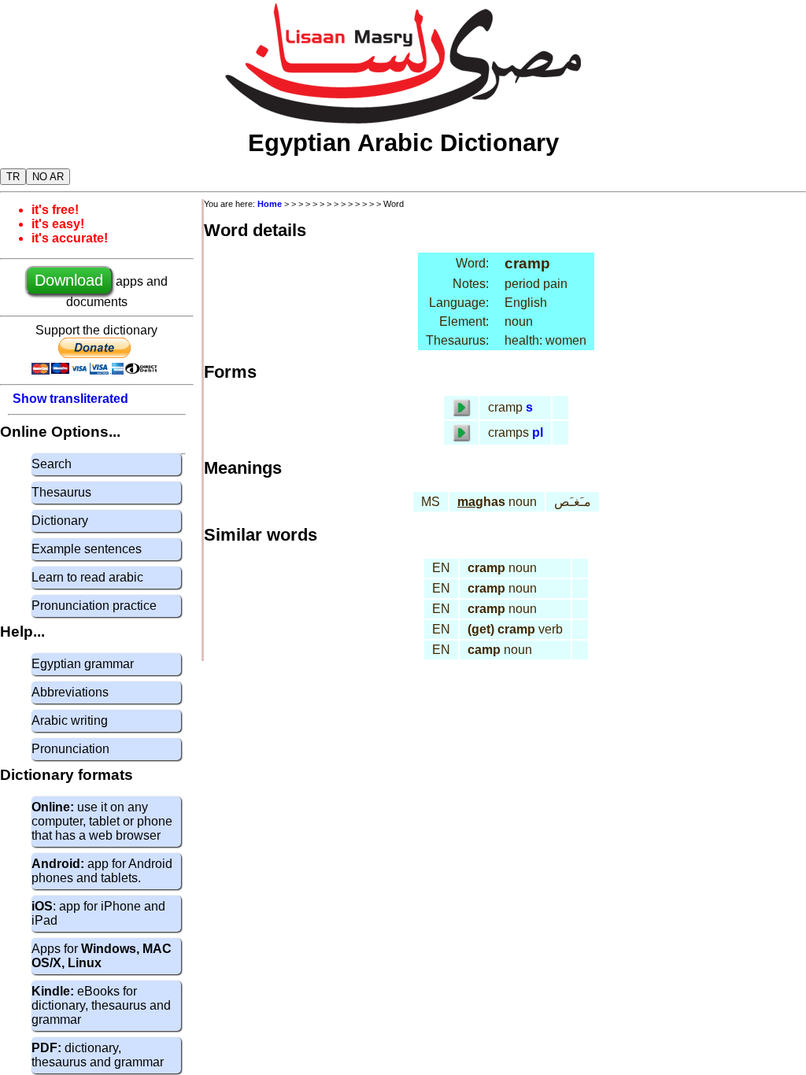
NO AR (48, 177)
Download (69, 280)
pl (537, 432)
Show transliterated (70, 398)
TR (13, 177)
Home (269, 204)
